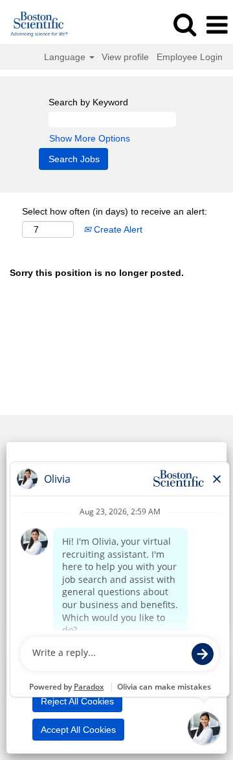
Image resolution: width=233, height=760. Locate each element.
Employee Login (190, 57)
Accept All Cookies (78, 729)
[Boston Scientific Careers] (34, 24)
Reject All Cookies (77, 701)
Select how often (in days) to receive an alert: (114, 211)
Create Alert (116, 229)
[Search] (184, 24)
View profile (125, 57)
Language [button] (66, 57)
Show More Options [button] (89, 138)
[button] (217, 24)
